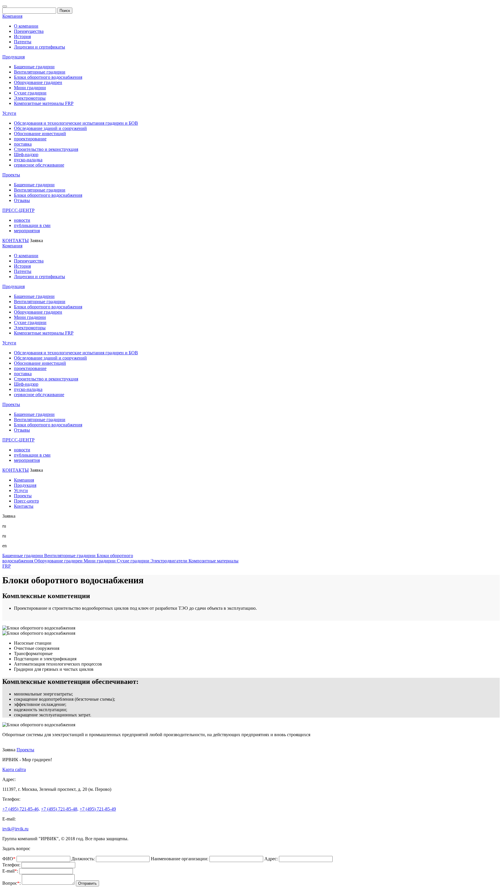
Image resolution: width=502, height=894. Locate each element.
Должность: (83, 858)
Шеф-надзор (26, 154)
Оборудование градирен (38, 82)
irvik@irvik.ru (15, 828)
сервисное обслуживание (39, 164)
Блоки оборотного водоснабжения (48, 77)
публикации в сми (32, 225)
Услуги (9, 113)
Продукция (13, 56)
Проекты (11, 174)
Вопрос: (11, 883)
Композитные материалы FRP (43, 103)
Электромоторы (30, 98)
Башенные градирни (34, 66)
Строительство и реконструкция (46, 149)
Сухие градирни (30, 92)
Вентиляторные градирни (39, 71)
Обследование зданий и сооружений (50, 128)
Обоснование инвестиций (40, 133)
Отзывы (22, 200)
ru (4, 535)
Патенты (22, 41)
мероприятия (27, 230)
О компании (26, 26)
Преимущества (29, 31)
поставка (23, 144)
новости (22, 220)
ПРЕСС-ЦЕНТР (18, 210)
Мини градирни (30, 87)
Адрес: (271, 858)
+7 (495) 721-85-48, (59, 809)
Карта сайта (14, 769)
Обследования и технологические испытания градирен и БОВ (76, 123)
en (4, 545)
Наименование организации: (179, 858)
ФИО (8, 858)
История (22, 36)
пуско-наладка (28, 159)
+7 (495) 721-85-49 (98, 809)
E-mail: (10, 870)
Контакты (23, 506)
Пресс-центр (26, 500)
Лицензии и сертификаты (39, 46)
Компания (12, 16)
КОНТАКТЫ (15, 240)
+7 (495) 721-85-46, (21, 809)
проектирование (30, 138)
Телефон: (11, 864)
